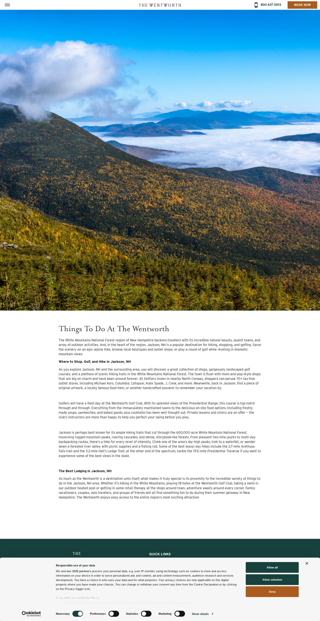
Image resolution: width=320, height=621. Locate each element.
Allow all (272, 567)
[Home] (160, 5)
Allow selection (272, 579)
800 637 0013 (271, 4)
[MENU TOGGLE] (7, 5)
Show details (200, 613)
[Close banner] (307, 563)
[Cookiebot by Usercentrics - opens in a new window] (31, 614)
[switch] (114, 614)
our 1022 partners (79, 571)
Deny (272, 591)
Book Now (302, 5)
